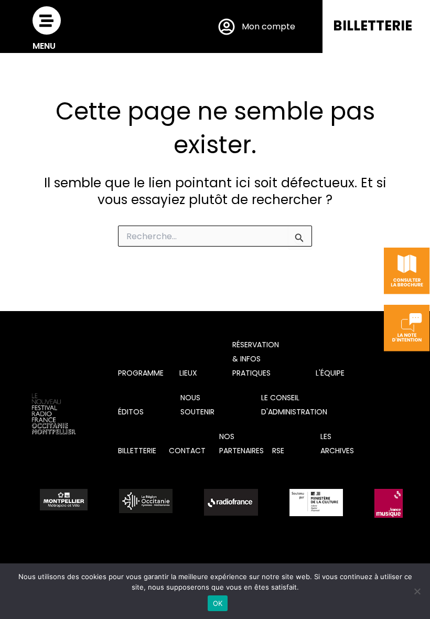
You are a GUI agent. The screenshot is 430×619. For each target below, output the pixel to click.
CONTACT (187, 450)
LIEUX (188, 373)
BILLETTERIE (372, 25)
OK (218, 603)
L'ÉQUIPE (330, 373)
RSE (278, 450)
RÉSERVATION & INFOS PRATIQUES (255, 358)
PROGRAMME (141, 373)
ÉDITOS (131, 412)
